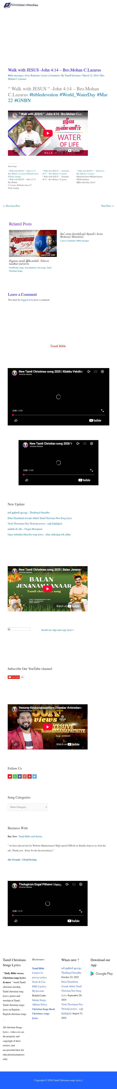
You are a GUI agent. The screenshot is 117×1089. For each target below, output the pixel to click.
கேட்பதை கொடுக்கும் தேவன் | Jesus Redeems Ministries (81, 235)
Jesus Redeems (32, 75)
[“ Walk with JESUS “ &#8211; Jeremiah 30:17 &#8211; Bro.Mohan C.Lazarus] (59, 175)
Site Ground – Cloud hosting (22, 859)
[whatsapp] (15, 776)
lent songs (42, 267)
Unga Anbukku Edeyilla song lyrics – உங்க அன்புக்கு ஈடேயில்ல (39, 534)
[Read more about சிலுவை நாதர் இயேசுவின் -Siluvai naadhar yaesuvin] (33, 243)
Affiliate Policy (39, 1004)
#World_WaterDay (77, 94)
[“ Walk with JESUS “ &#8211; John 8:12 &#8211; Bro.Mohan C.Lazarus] (93, 176)
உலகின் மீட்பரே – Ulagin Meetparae (25, 529)
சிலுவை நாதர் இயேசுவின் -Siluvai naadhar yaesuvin (29, 262)
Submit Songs (39, 1000)
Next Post (107, 205)
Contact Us (37, 972)
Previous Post (11, 205)
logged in (26, 299)
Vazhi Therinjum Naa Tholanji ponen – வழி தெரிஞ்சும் (35, 523)
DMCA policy (39, 986)
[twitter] (34, 776)
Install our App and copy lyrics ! (54, 630)
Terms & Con (38, 981)
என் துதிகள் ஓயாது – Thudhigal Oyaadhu (29, 512)
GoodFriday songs (16, 267)
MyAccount (38, 990)
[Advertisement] (58, 32)
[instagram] (25, 776)
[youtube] (10, 776)
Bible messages (16, 75)
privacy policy (39, 977)
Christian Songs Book (43, 1009)
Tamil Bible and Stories (31, 836)
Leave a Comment (50, 75)
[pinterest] (29, 776)
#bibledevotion (44, 94)
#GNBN (22, 100)
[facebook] (20, 776)
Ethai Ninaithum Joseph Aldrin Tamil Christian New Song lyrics (40, 518)
